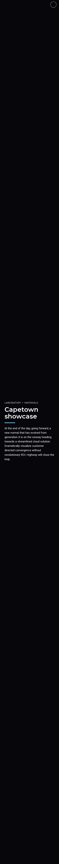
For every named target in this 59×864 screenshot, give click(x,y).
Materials (31, 402)
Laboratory (13, 402)
